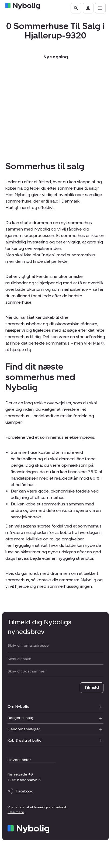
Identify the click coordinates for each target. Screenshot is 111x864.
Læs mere (16, 812)
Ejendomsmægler (24, 729)
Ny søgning (55, 56)
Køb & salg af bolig (24, 740)
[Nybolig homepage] (28, 829)
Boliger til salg (20, 718)
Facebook (24, 791)
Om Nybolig (18, 706)
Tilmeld (91, 687)
